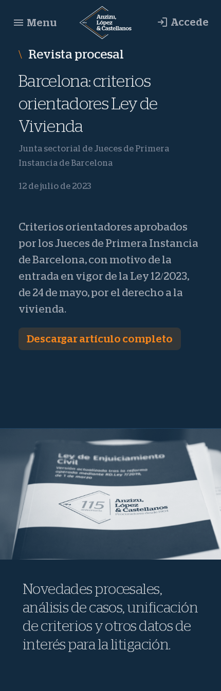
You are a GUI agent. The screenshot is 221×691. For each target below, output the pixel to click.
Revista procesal (75, 54)
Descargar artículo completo (100, 339)
